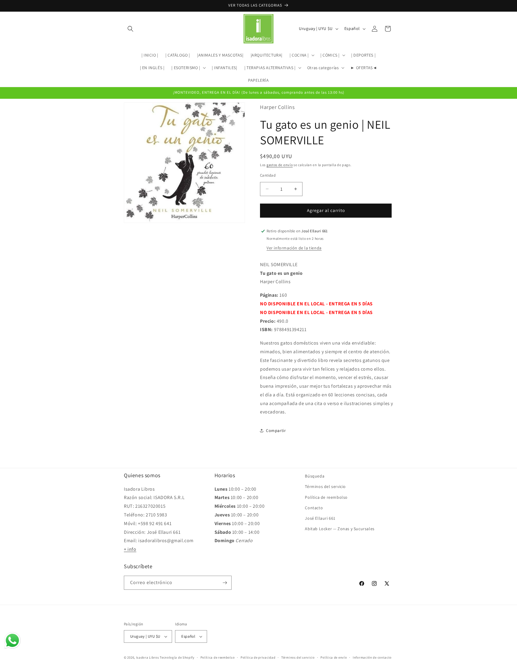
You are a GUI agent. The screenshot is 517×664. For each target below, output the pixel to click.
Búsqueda (314, 476)
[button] (130, 28)
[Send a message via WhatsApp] (12, 640)
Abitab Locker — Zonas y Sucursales (339, 528)
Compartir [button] (276, 430)
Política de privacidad (258, 657)
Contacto (314, 507)
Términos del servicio (325, 486)
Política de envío (333, 657)
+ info (130, 549)
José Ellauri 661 (320, 518)
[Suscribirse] (224, 583)
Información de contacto (372, 657)
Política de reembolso (326, 497)
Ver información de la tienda (294, 248)
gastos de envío (280, 165)
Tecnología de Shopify (177, 657)
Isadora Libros (147, 657)
